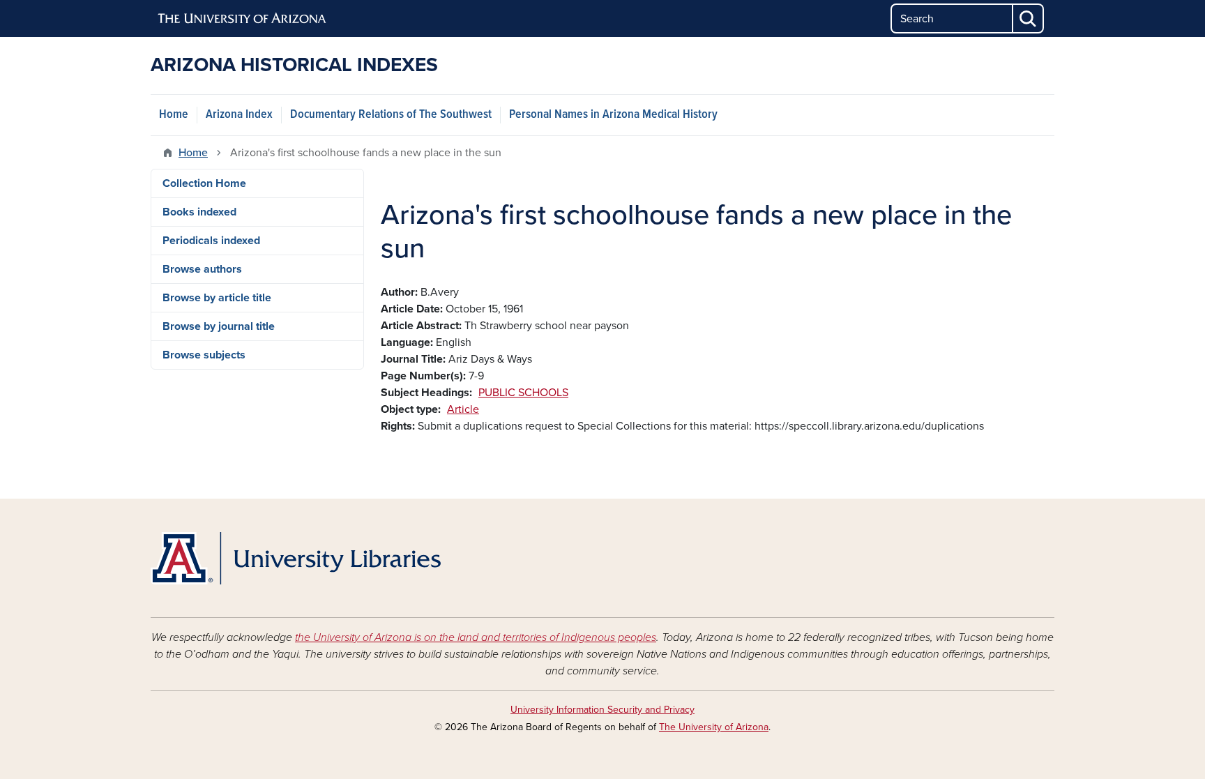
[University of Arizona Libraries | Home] (296, 558)
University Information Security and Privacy (602, 710)
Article (463, 409)
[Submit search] (1028, 18)
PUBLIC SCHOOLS (523, 393)
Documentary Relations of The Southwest (391, 115)
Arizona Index (239, 115)
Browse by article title (216, 298)
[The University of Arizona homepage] (242, 18)
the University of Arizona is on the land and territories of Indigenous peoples (475, 637)
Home (173, 115)
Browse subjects (203, 355)
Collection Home (204, 183)
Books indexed (199, 212)
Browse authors (202, 269)
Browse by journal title (218, 326)
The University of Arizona (713, 727)
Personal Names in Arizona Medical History (613, 115)
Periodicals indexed (211, 241)
